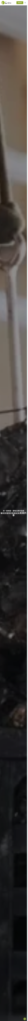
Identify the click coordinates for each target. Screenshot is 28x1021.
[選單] (25, 2)
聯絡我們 (20, 2)
